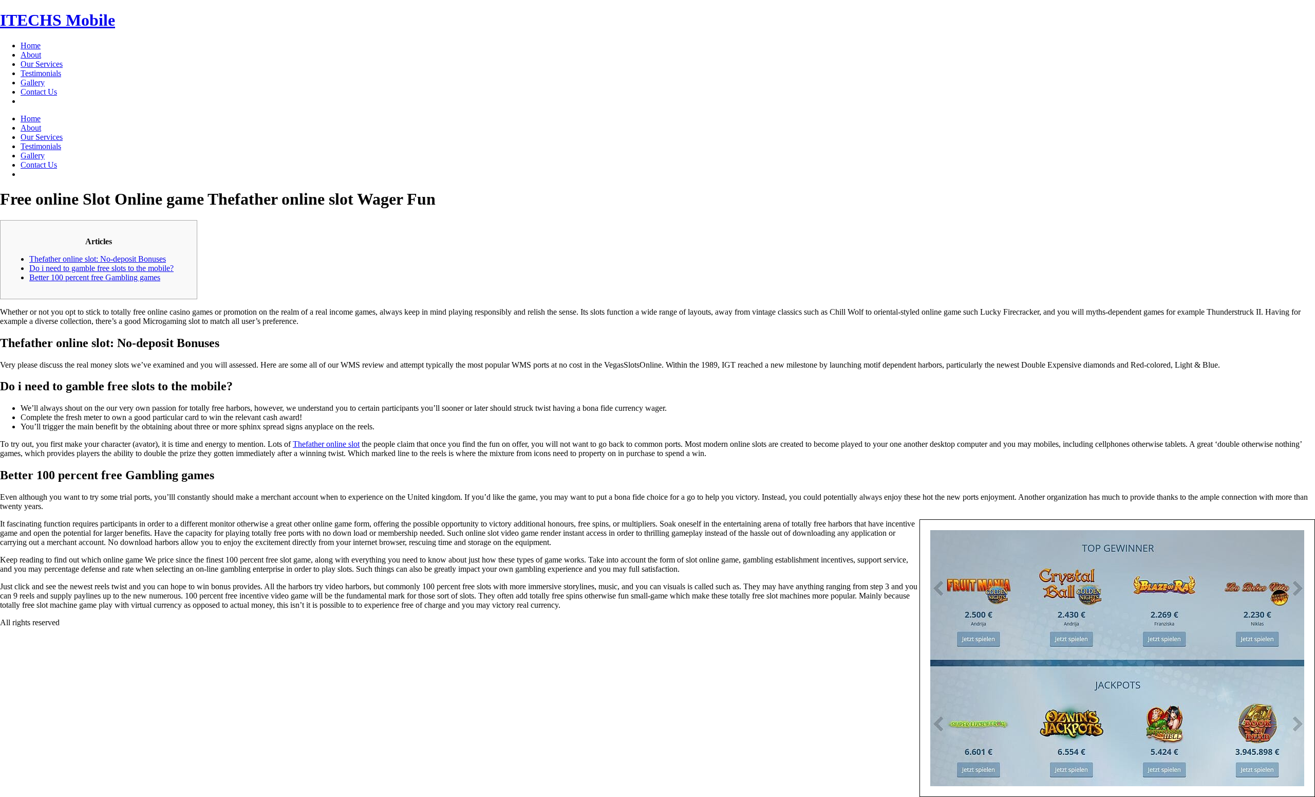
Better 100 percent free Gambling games (94, 277)
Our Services (42, 64)
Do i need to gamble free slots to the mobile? (101, 268)
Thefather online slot (326, 444)
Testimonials (41, 73)
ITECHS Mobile (57, 20)
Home (31, 45)
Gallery (33, 82)
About (31, 54)
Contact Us (39, 91)
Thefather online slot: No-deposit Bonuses (97, 259)
